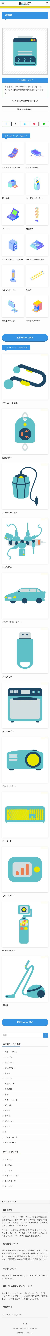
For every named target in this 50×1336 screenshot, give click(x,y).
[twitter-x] (23, 1324)
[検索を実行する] (45, 1035)
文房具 (7, 1116)
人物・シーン (10, 1143)
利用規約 (27, 1259)
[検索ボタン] (47, 3)
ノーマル (8, 1160)
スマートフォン (11, 1052)
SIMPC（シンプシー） (13, 1296)
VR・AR (8, 1105)
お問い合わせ (24, 1328)
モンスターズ (10, 1181)
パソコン (8, 1057)
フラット (8, 1170)
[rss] (26, 1324)
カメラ (7, 1073)
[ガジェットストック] (25, 3)
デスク (7, 1111)
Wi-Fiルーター (10, 1084)
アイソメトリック (12, 1176)
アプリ (7, 1127)
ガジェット (9, 1121)
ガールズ (8, 1186)
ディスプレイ (10, 1068)
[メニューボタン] (3, 3)
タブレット (9, 1063)
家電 (6, 1095)
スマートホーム (11, 1100)
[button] (6, 124)
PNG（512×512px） (25, 109)
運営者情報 (33, 1328)
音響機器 (8, 1089)
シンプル (8, 1165)
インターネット (11, 1137)
